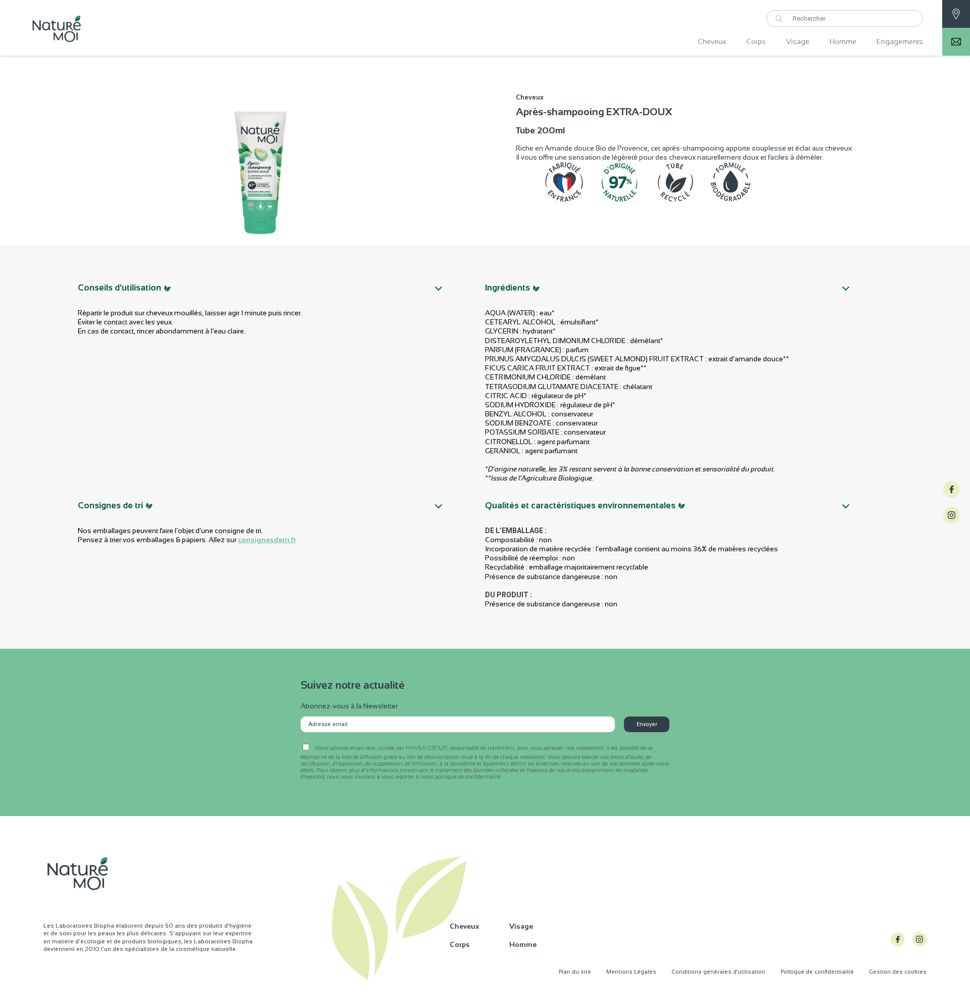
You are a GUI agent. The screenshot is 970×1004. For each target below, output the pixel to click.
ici (505, 777)
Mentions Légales (631, 972)
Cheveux (712, 41)
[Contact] (956, 14)
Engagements (900, 41)
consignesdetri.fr (267, 540)
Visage (797, 41)
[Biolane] (118, 28)
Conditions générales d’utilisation (718, 972)
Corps (756, 41)
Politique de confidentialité (817, 972)
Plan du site (575, 972)
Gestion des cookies (898, 972)
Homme (843, 41)
